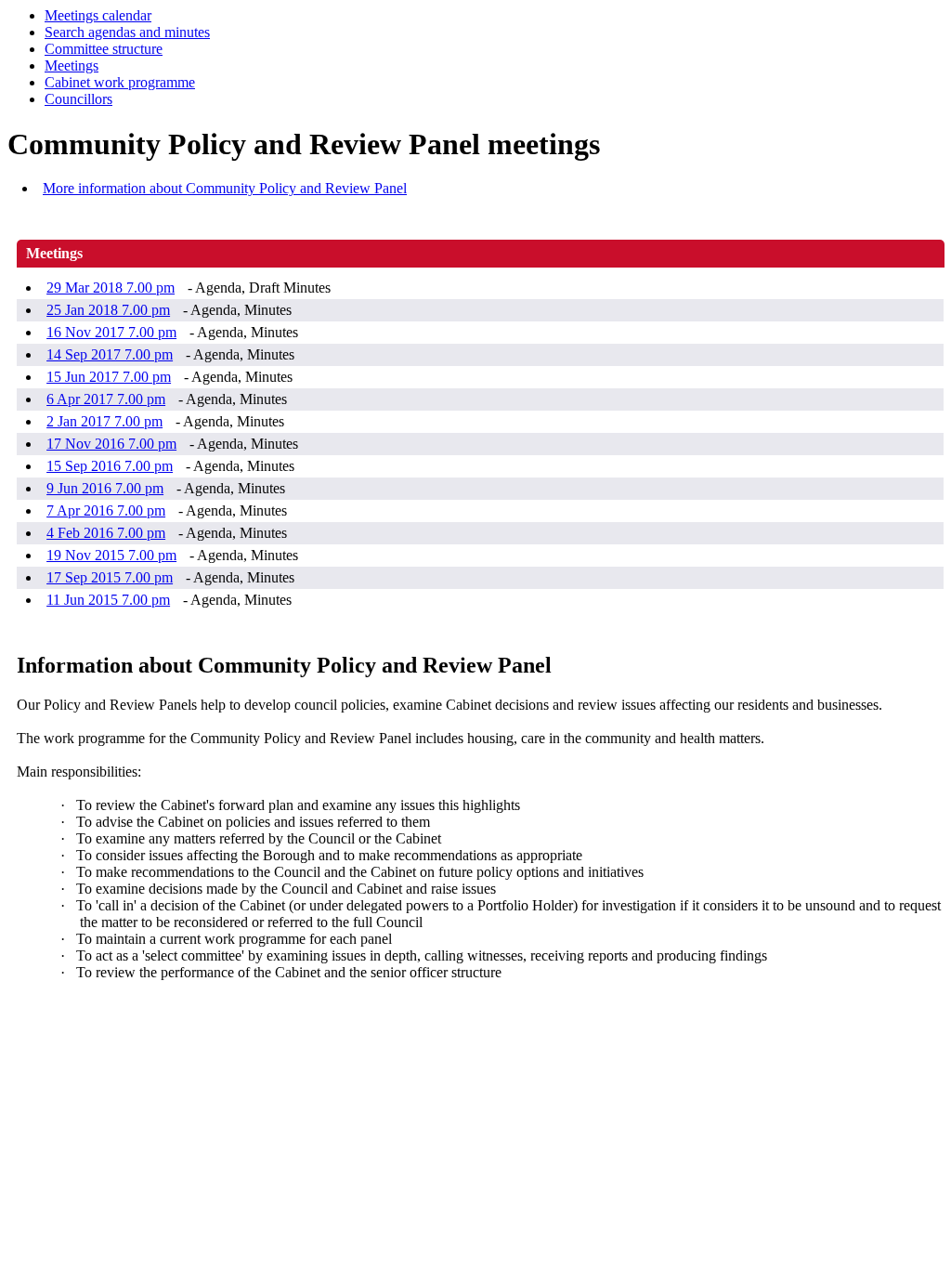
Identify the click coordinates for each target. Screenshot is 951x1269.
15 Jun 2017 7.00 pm (108, 377)
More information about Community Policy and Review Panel (225, 188)
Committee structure (104, 49)
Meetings (71, 65)
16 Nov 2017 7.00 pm (111, 332)
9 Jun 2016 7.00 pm (104, 488)
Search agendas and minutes (127, 32)
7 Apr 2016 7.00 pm (105, 510)
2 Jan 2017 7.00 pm (104, 421)
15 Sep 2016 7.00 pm (109, 466)
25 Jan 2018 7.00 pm (108, 310)
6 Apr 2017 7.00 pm (105, 399)
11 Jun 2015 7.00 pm (108, 600)
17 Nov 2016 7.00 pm (111, 443)
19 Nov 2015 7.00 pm (111, 555)
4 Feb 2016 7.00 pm (105, 533)
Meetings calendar (98, 15)
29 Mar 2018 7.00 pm (110, 287)
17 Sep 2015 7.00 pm (109, 577)
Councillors (78, 99)
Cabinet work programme (120, 82)
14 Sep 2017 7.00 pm (109, 354)
